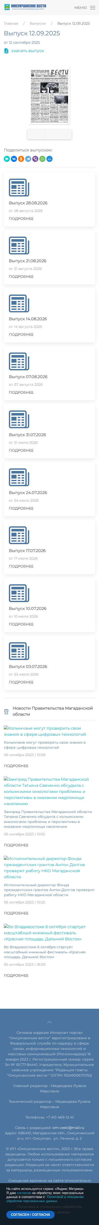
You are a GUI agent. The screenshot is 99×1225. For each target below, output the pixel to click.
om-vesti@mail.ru (68, 1127)
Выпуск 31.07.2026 (27, 434)
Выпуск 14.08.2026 (28, 318)
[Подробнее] (49, 731)
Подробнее (21, 218)
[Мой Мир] (49, 159)
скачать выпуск (27, 50)
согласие (24, 1193)
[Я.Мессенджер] (7, 159)
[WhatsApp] (42, 159)
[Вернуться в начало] (25, 7)
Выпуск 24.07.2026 (28, 492)
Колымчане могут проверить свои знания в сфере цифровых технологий (45, 745)
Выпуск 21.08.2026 (27, 260)
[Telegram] (28, 159)
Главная (11, 23)
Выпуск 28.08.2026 (28, 203)
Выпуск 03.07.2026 (28, 666)
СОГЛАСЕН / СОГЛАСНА (30, 1215)
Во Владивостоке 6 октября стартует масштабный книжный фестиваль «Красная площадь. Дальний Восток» (45, 952)
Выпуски (38, 23)
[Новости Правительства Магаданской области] (6, 711)
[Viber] (35, 159)
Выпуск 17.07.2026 (27, 550)
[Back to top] (49, 1022)
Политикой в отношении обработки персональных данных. (45, 1199)
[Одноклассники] (21, 159)
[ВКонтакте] (14, 159)
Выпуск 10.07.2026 (27, 608)
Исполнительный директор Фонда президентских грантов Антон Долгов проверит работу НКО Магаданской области (49, 890)
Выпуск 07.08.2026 (28, 376)
